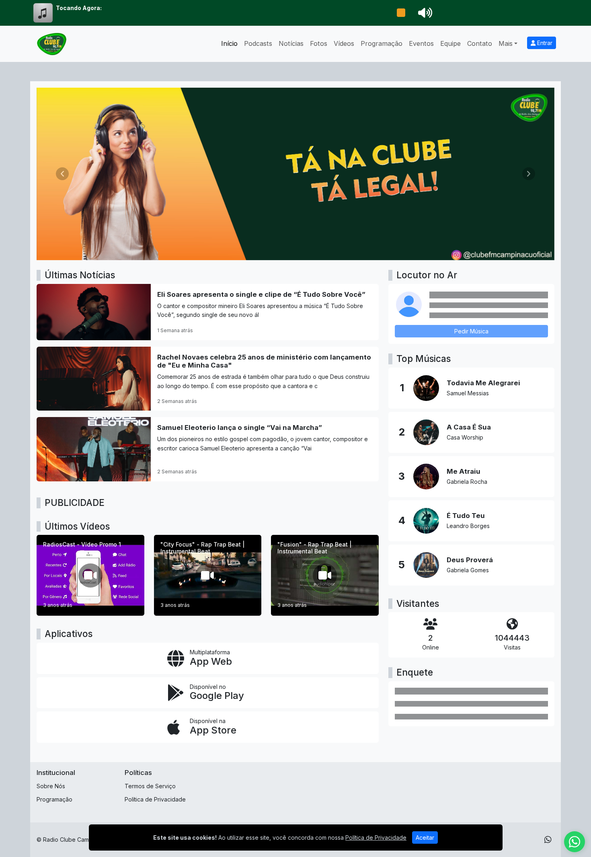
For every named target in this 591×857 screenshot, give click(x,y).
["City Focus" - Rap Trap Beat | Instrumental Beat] (208, 575)
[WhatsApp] (548, 840)
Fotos (318, 43)
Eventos (421, 43)
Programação (381, 43)
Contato (479, 43)
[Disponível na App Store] (208, 727)
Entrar (544, 42)
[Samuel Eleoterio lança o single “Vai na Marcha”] (208, 449)
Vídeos (344, 43)
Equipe (450, 43)
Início (229, 43)
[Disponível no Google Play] (208, 693)
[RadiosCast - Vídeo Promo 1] (90, 575)
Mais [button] (506, 43)
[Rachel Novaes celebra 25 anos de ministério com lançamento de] (208, 379)
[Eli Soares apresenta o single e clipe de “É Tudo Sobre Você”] (208, 312)
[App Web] (208, 658)
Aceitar (425, 837)
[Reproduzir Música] (426, 388)
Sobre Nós (51, 786)
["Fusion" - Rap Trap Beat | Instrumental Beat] (325, 575)
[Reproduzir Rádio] (400, 13)
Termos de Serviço (150, 786)
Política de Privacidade (155, 799)
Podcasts (258, 43)
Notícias (291, 43)
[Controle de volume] (423, 13)
